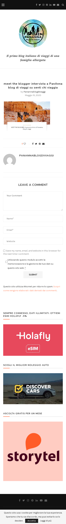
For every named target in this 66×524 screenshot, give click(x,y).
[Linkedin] (50, 5)
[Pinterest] (47, 5)
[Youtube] (54, 5)
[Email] (58, 5)
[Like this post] (27, 144)
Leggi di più (45, 521)
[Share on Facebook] (32, 144)
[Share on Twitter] (36, 144)
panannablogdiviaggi (34, 91)
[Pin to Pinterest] (40, 144)
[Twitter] (40, 5)
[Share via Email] (43, 144)
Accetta (32, 520)
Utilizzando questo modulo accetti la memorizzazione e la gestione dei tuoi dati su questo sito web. (30, 263)
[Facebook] (36, 5)
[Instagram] (43, 5)
